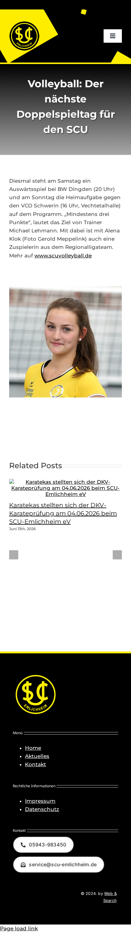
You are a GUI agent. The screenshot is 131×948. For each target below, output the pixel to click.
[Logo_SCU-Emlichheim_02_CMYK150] (24, 23)
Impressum (40, 801)
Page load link (19, 928)
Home (33, 748)
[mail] (38, 897)
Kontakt (35, 764)
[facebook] (16, 897)
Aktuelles (37, 756)
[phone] (49, 897)
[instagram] (27, 897)
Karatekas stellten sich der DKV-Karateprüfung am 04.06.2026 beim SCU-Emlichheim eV (63, 513)
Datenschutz (42, 809)
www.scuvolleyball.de (63, 256)
